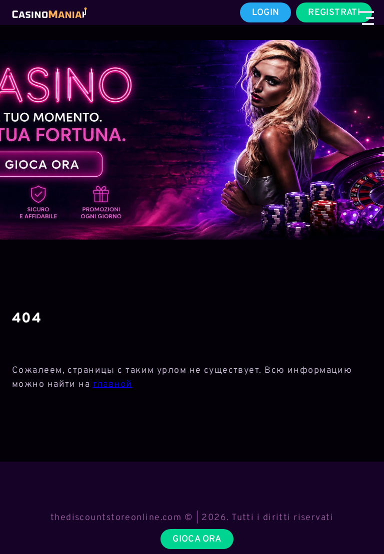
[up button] (358, 520)
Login (266, 12)
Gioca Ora (196, 539)
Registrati (334, 12)
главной (112, 384)
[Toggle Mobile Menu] (366, 18)
